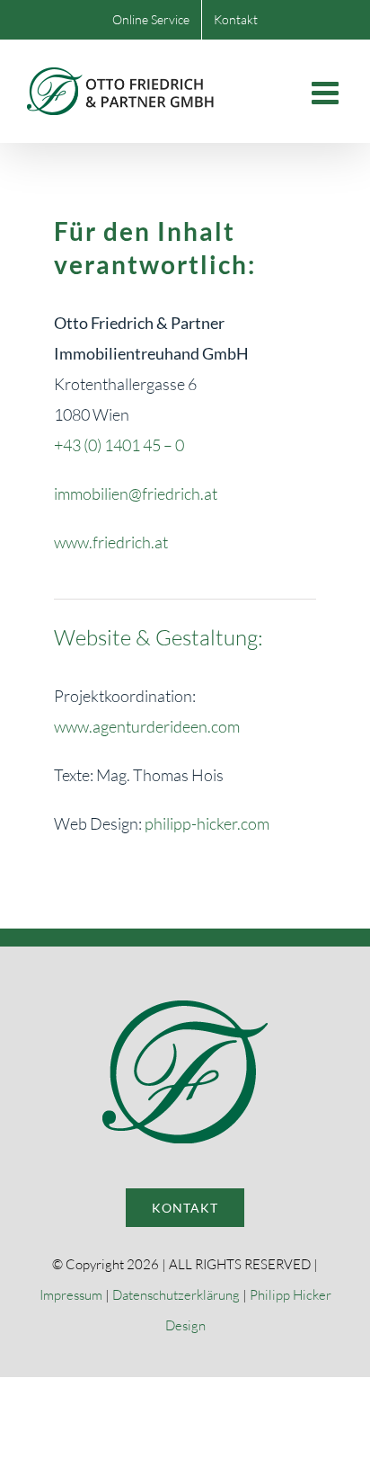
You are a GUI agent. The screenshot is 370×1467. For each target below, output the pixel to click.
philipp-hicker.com (207, 823)
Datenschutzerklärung (176, 1294)
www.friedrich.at (111, 542)
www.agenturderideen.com (147, 726)
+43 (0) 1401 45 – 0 (119, 445)
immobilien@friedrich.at (135, 493)
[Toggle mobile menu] (327, 92)
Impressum (71, 1294)
